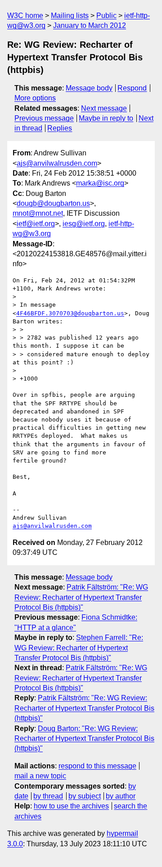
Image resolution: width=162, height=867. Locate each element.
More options (35, 98)
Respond (132, 88)
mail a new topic (40, 776)
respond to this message (97, 766)
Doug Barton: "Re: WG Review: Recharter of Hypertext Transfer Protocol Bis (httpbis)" (84, 739)
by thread (48, 796)
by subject (84, 796)
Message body (89, 88)
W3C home (25, 15)
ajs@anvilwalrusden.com (57, 163)
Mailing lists (70, 15)
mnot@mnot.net (38, 213)
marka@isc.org (100, 183)
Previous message (44, 118)
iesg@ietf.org (84, 223)
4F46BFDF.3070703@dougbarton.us (70, 313)
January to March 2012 (89, 25)
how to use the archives (71, 806)
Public (106, 15)
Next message (104, 108)
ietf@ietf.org (36, 223)
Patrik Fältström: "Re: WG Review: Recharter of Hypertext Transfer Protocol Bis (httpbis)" (81, 597)
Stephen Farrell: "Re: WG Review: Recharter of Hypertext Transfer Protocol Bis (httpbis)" (78, 648)
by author (120, 796)
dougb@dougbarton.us (53, 203)
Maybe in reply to (106, 118)
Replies (59, 128)
